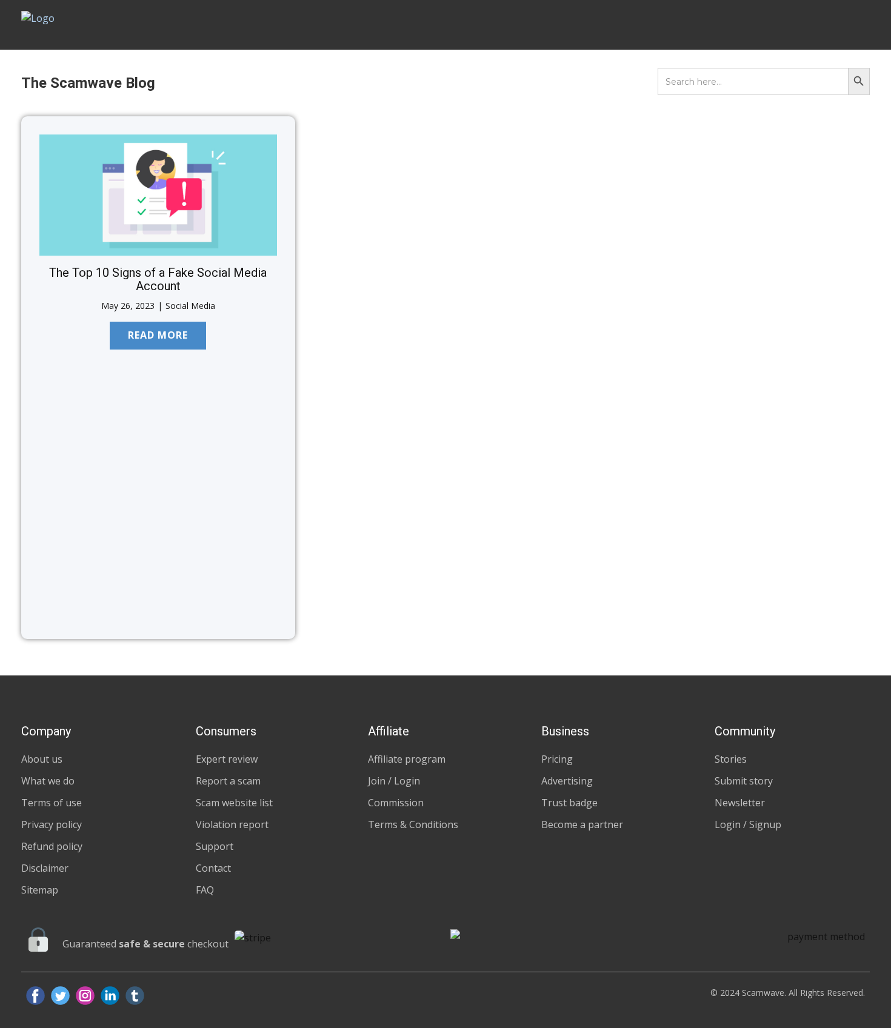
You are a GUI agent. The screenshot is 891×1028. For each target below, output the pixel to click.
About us (41, 759)
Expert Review (659, 25)
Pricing (557, 759)
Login (829, 25)
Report (731, 25)
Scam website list (234, 802)
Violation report (232, 824)
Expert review (227, 759)
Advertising (567, 781)
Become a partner (582, 824)
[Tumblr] (134, 995)
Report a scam (228, 781)
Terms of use (51, 802)
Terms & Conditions (413, 824)
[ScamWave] (66, 24)
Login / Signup (748, 824)
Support (214, 846)
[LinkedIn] (110, 995)
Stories (731, 759)
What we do (48, 781)
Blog (781, 25)
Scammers (579, 25)
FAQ (205, 890)
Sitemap (39, 890)
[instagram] (85, 995)
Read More (158, 335)
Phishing (437, 83)
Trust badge (569, 802)
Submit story (744, 781)
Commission (396, 802)
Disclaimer (44, 868)
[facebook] (35, 995)
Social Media (190, 305)
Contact (213, 868)
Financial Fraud (379, 83)
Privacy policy (51, 824)
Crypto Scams (309, 83)
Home (518, 25)
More (475, 83)
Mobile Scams (242, 83)
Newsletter (740, 802)
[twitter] (60, 995)
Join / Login (394, 781)
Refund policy (51, 846)
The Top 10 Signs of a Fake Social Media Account (158, 279)
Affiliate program (407, 759)
